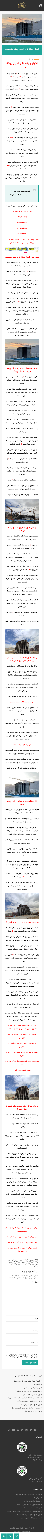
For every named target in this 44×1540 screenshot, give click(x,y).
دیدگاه (35, 1282)
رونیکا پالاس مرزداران (32, 1388)
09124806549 (37, 1481)
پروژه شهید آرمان (30, 1034)
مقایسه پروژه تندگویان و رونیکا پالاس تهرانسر (23, 1398)
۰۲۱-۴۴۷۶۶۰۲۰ (22, 223)
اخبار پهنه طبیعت (28, 1264)
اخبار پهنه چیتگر (22, 1262)
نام (36, 1319)
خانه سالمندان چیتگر (32, 1411)
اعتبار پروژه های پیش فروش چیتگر (27, 1381)
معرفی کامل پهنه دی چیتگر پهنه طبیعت (22, 1242)
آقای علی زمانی (35, 1478)
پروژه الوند (21, 1025)
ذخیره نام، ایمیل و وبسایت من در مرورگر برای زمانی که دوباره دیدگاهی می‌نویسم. (23, 1356)
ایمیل (35, 1331)
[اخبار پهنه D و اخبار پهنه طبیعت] (22, 28)
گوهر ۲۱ (37, 1384)
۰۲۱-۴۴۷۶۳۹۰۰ (22, 234)
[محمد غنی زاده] (22, 1451)
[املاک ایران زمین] (22, 9)
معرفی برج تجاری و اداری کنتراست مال (26, 1408)
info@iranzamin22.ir (34, 1458)
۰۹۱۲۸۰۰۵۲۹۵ (22, 228)
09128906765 (37, 1460)
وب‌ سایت (34, 1343)
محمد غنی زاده (35, 1455)
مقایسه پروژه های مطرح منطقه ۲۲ (27, 1391)
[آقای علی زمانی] (22, 1475)
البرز (14, 1025)
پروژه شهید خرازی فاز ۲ (22, 1070)
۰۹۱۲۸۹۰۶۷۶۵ (22, 217)
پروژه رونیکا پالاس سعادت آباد (28, 1401)
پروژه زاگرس (31, 1025)
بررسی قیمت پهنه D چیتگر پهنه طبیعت (22, 1237)
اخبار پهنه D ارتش (19, 1260)
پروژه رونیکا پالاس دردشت (30, 1405)
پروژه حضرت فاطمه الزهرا (30, 1394)
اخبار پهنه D (31, 1260)
